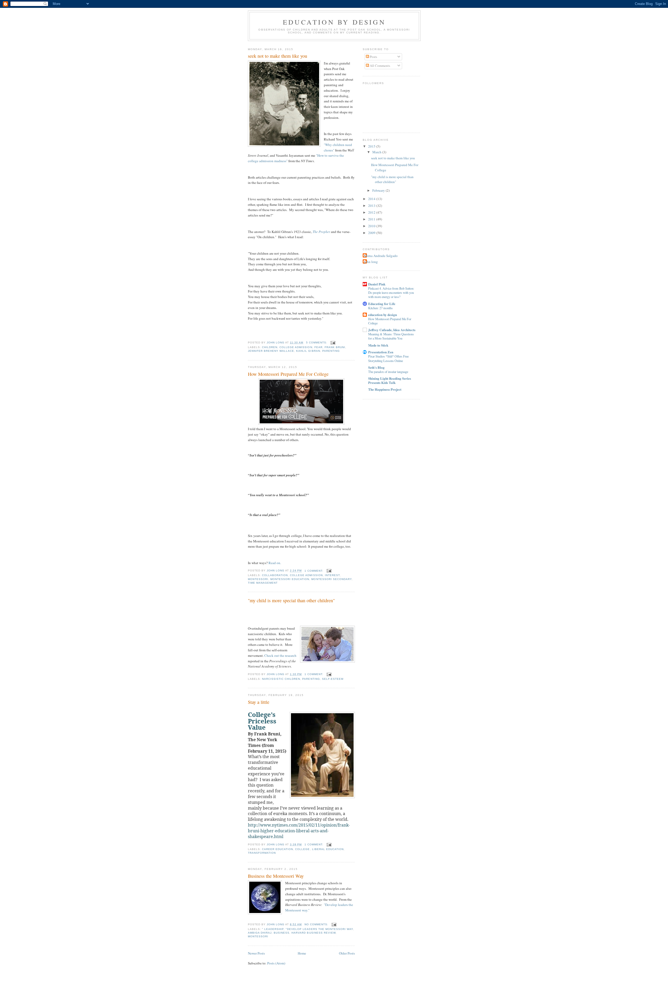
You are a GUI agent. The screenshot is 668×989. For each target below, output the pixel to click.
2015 (372, 146)
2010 (372, 226)
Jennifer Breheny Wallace (271, 350)
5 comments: (317, 342)
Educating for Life (381, 303)
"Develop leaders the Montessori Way (319, 929)
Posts (373, 56)
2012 (372, 212)
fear (318, 347)
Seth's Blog (376, 367)
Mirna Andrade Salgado (381, 255)
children (269, 347)
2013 (372, 205)
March (377, 152)
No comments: (317, 924)
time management (263, 582)
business (281, 932)
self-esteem (332, 678)
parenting (331, 350)
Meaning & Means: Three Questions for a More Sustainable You (391, 336)
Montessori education (289, 579)
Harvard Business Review (313, 932)
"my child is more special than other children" (291, 600)
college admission (295, 347)
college (302, 849)
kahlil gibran (308, 350)
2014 (372, 198)
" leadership (273, 929)
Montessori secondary (331, 579)
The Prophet (321, 231)
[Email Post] (332, 342)
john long (371, 261)
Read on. (275, 562)
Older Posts (347, 953)
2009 (372, 232)
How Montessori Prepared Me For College (288, 374)
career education (277, 849)
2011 (372, 219)
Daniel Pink (376, 284)
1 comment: (314, 570)
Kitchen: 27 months (380, 308)
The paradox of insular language (388, 372)
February (379, 190)
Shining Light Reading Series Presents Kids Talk (389, 380)
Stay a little (258, 702)
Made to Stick (378, 345)
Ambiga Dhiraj (260, 932)
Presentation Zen (380, 351)
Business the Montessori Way (276, 876)
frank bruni (335, 347)
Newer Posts (256, 953)
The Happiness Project (384, 389)
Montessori (258, 579)
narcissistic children (281, 678)
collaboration (275, 575)
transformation (262, 852)
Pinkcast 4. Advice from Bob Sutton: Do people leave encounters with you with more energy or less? (391, 292)
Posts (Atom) (276, 963)
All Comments (379, 65)
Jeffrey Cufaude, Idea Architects (391, 329)
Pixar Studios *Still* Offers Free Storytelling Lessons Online (388, 358)
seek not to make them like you (277, 56)
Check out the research (280, 655)
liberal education (328, 849)
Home (302, 953)
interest (332, 575)
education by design (334, 21)
